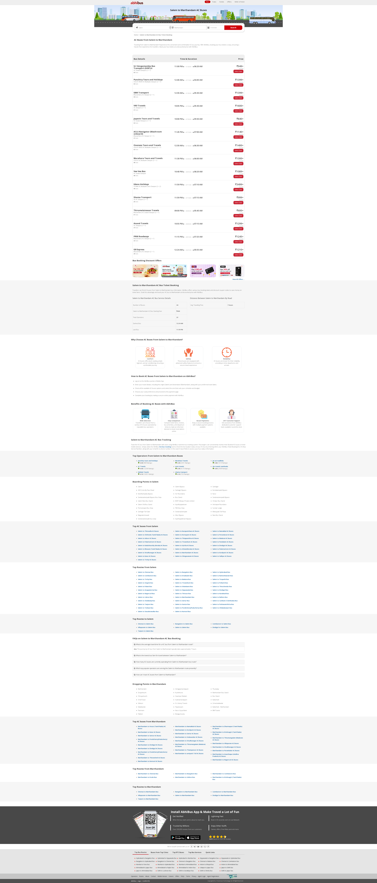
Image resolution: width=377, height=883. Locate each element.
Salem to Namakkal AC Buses (223, 531)
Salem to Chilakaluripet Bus (222, 608)
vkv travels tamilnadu (220, 466)
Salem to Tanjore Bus (145, 604)
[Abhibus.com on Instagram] (201, 846)
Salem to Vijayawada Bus (184, 590)
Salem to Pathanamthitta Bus (223, 604)
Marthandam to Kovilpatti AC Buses (188, 730)
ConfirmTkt (146, 881)
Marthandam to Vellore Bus (185, 777)
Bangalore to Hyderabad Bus (145, 861)
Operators (134, 876)
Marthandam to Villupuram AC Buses (226, 743)
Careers (171, 876)
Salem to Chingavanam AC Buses (187, 556)
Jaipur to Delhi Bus (227, 867)
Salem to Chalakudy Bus (146, 601)
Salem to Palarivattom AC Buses (149, 542)
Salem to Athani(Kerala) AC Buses (187, 549)
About (147, 876)
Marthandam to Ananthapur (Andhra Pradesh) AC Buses (226, 755)
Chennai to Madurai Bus (207, 861)
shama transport (181, 472)
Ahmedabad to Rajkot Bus (165, 867)
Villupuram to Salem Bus (146, 627)
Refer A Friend (239, 2)
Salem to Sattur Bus (182, 601)
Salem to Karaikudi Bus (221, 593)
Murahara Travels (181, 461)
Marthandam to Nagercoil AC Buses (225, 760)
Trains (214, 2)
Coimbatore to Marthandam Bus (224, 792)
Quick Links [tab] (210, 852)
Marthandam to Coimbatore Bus (224, 774)
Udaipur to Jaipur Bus (206, 867)
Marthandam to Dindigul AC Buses (150, 745)
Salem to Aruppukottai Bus (147, 590)
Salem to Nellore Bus (220, 597)
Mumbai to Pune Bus (143, 864)
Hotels (221, 2)
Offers (229, 2)
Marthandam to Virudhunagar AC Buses (189, 741)
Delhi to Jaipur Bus (227, 871)
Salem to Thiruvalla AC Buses (148, 531)
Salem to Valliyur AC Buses (222, 556)
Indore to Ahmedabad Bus (229, 864)
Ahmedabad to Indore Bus (187, 867)
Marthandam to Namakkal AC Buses (188, 726)
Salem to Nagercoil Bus (146, 593)
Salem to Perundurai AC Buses (223, 535)
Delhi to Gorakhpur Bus (186, 871)
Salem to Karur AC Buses (147, 556)
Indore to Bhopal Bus (207, 864)
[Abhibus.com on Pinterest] (208, 846)
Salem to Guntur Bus (182, 604)
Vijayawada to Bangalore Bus (209, 858)
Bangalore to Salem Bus (184, 624)
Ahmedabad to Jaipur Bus (144, 867)
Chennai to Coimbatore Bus (230, 861)
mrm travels (179, 466)
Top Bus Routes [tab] (141, 852)
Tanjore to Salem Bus (145, 631)
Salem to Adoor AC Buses (147, 538)
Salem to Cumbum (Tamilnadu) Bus (225, 601)
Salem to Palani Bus (145, 586)
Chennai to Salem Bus (145, 624)
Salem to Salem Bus (182, 627)
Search (233, 27)
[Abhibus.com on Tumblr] (204, 846)
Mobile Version (162, 876)
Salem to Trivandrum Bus (184, 583)
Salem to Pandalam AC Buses (223, 542)
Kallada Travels (143, 472)
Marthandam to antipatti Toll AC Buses (189, 753)
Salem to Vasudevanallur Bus (148, 611)
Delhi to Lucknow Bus (164, 871)
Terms (188, 876)
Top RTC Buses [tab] (178, 852)
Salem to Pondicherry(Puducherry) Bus (189, 608)
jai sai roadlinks (218, 461)
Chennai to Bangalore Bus (187, 861)
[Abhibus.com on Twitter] (194, 846)
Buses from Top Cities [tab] (159, 852)
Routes (141, 876)
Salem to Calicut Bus (145, 597)
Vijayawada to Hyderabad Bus (230, 858)
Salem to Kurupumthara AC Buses (187, 531)
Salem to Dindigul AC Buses (222, 545)
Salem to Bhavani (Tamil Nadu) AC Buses (152, 549)
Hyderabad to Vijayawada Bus (167, 858)
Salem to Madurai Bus (183, 579)
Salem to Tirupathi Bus (221, 579)
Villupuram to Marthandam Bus (149, 795)
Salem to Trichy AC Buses (147, 560)
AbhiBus (133, 881)
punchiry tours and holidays (148, 461)
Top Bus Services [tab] (194, 852)
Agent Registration (213, 876)
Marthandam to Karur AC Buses (149, 732)
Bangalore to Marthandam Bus (186, 792)
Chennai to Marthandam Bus (148, 792)
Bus (207, 2)
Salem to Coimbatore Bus (147, 576)
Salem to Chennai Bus (145, 572)
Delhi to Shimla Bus (206, 871)
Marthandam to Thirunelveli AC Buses (151, 758)
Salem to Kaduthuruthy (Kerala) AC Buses (152, 545)
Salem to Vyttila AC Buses (184, 545)
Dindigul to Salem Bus (220, 627)
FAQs (182, 876)
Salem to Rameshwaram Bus (223, 576)
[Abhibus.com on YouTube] (198, 846)
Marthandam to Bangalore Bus (186, 774)
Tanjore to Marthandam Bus (148, 799)
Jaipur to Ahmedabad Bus (144, 871)
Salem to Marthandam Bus (184, 597)
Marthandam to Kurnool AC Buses (150, 761)
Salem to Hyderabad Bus (221, 572)
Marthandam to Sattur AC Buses (149, 736)
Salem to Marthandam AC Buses (186, 553)
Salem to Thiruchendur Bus (222, 586)
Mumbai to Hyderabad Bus (166, 864)
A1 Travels (141, 466)
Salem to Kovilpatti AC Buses (223, 553)
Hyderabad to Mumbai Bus (187, 858)
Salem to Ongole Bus (145, 583)
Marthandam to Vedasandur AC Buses (188, 737)
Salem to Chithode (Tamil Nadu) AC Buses (153, 535)
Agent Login (202, 876)
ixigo (139, 881)
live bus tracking (165, 447)
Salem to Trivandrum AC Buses (186, 542)
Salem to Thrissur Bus (183, 593)
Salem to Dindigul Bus (220, 590)
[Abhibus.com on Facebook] (191, 846)
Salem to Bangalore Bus (184, 572)
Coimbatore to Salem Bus (222, 624)
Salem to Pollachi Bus (220, 583)
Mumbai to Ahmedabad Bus (188, 864)
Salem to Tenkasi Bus (145, 608)
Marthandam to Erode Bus (147, 777)
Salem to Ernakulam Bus (184, 576)
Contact (153, 876)
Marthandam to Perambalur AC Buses (226, 750)
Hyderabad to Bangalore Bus (145, 858)
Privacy (194, 876)
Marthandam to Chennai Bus (148, 774)
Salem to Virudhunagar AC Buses (149, 553)
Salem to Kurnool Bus (183, 611)
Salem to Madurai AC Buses (222, 538)
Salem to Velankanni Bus (184, 586)
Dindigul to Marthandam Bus (223, 795)
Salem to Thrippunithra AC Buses (187, 538)
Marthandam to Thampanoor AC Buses (189, 750)
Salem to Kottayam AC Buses (185, 535)
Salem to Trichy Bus (145, 579)
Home (136, 35)
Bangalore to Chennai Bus (165, 861)
